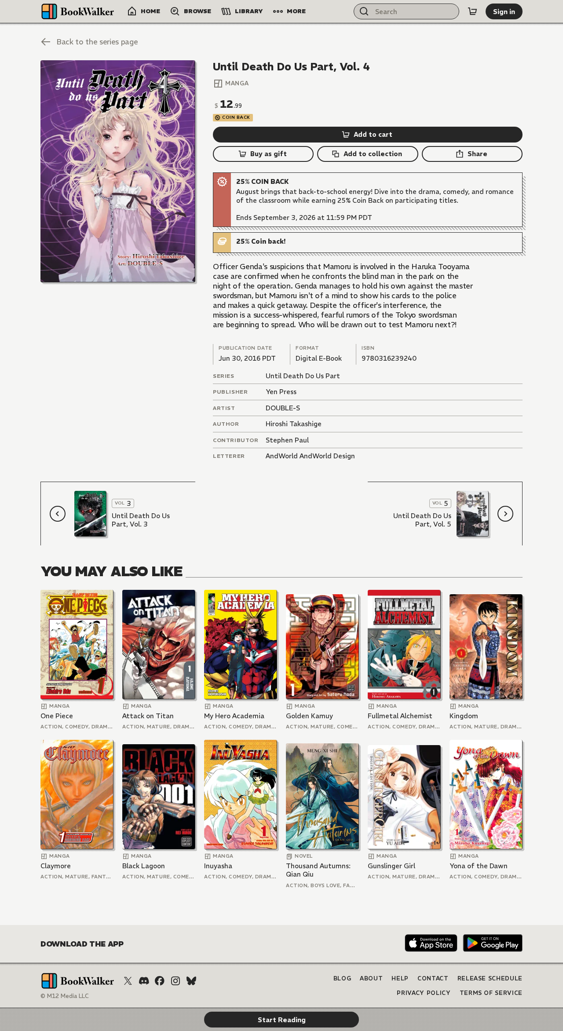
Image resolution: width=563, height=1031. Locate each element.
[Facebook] (159, 981)
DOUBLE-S (283, 408)
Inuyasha (218, 866)
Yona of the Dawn (479, 866)
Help (400, 978)
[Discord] (144, 981)
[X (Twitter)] (128, 981)
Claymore (55, 866)
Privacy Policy (423, 993)
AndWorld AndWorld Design (310, 456)
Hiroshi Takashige (294, 424)
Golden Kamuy (309, 716)
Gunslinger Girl (391, 866)
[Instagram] (175, 981)
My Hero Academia (234, 716)
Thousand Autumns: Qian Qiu (318, 870)
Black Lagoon (143, 866)
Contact (433, 978)
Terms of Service (491, 993)
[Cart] (472, 11)
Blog (342, 978)
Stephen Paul (287, 440)
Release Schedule (490, 978)
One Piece (56, 716)
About (371, 978)
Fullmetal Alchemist (400, 716)
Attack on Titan (148, 716)
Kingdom (464, 716)
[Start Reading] (117, 171)
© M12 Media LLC (64, 996)
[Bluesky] (191, 981)
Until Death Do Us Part (303, 376)
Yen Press (281, 392)
